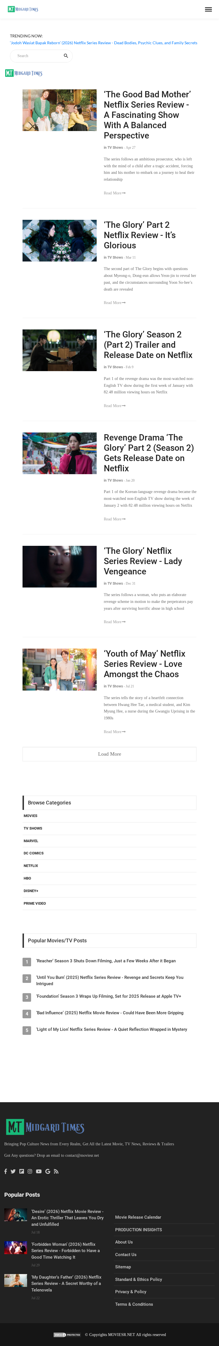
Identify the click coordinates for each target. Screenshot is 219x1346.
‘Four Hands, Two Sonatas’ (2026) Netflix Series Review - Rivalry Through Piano (79, 49)
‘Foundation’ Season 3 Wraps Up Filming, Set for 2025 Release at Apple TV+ (108, 996)
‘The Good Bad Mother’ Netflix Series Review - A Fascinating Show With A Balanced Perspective (147, 114)
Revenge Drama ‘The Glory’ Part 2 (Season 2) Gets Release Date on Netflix (149, 452)
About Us (124, 1242)
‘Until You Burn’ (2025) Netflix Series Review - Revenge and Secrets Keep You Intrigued (109, 980)
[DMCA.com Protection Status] (67, 1335)
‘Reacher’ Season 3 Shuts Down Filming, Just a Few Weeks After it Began (106, 960)
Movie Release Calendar (138, 1217)
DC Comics (34, 853)
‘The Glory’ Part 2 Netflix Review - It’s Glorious (140, 235)
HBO (27, 878)
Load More (109, 754)
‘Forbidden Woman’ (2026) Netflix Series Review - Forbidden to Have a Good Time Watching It (65, 1251)
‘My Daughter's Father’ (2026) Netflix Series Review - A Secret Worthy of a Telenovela (66, 1284)
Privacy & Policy (130, 1291)
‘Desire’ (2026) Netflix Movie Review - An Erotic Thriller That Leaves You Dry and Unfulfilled (67, 1218)
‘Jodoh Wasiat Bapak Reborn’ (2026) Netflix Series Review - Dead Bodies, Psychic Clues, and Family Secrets (103, 42)
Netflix (31, 866)
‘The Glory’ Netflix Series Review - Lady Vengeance (143, 561)
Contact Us (126, 1254)
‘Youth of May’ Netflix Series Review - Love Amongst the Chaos (144, 664)
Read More (112, 193)
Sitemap (123, 1266)
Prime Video (35, 903)
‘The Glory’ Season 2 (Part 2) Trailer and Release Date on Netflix (148, 344)
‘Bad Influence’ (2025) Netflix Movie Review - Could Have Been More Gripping (110, 1012)
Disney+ (31, 891)
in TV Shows (113, 148)
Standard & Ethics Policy (138, 1279)
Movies (30, 816)
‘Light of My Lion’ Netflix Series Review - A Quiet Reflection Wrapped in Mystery (111, 1029)
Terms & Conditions (134, 1304)
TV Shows (33, 828)
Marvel (31, 841)
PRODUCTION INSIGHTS (138, 1229)
